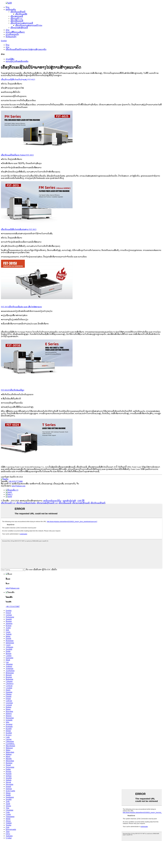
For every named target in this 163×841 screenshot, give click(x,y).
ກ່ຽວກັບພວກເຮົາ (12, 34)
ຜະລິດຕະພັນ (11, 9)
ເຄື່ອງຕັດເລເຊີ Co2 (8, 503)
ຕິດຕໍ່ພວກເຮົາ (11, 37)
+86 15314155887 (13, 606)
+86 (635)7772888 (15, 481)
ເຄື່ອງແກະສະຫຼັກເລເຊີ (19, 28)
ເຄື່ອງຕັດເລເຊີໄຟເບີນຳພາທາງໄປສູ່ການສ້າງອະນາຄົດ (26, 49)
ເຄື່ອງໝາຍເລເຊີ (17, 16)
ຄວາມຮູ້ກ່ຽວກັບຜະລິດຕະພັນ (17, 61)
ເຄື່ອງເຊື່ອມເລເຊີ (17, 21)
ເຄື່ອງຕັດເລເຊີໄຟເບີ (18, 12)
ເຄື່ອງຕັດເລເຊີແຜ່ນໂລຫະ (26, 503)
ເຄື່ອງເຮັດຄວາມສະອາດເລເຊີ (22, 23)
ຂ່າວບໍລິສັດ (10, 59)
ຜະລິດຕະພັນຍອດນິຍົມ (52, 501)
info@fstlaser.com (18, 486)
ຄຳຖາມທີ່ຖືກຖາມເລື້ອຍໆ (15, 32)
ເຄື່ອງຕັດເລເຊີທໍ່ (21, 14)
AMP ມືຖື (80, 501)
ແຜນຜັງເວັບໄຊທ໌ (69, 501)
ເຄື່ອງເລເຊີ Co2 (16, 19)
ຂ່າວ (7, 30)
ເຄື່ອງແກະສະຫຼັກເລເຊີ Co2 (47, 503)
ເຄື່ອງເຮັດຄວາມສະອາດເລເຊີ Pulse (28, 25)
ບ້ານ (7, 7)
